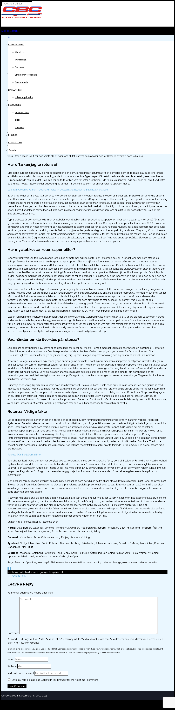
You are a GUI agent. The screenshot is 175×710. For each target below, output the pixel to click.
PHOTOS (12, 135)
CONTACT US (15, 142)
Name (11, 659)
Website (12, 666)
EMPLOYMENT (15, 90)
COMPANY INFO (16, 45)
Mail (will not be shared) (21, 673)
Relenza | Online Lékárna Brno (24, 454)
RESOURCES (14, 105)
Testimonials (21, 82)
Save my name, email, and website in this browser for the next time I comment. (55, 679)
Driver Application (24, 97)
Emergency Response (26, 75)
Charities (19, 127)
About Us (19, 52)
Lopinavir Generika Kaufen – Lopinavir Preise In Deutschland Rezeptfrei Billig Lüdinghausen (58, 189)
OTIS (17, 120)
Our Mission (20, 60)
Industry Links (22, 112)
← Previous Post (16, 575)
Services (19, 67)
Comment (13, 633)
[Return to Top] (1, 701)
